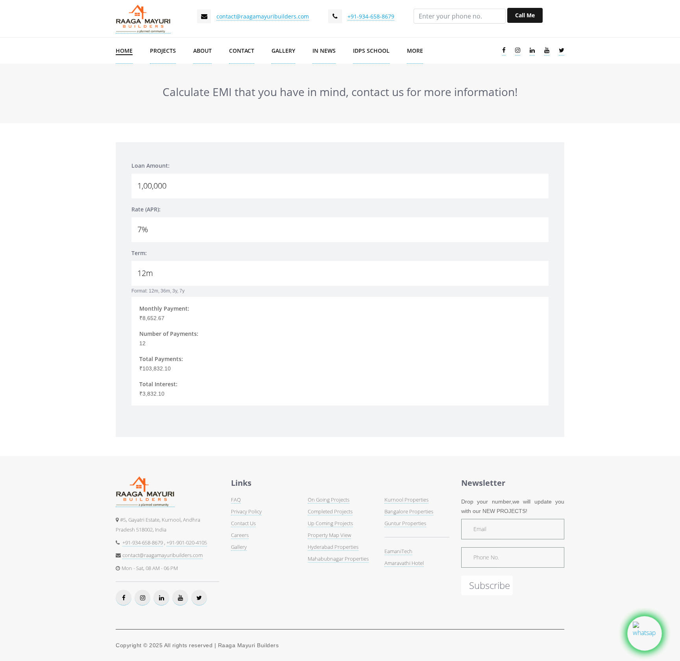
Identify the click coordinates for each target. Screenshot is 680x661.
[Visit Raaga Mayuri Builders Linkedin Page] (532, 50)
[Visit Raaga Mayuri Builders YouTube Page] (546, 50)
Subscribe (489, 585)
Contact (241, 50)
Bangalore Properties (408, 511)
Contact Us (243, 523)
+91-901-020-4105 (186, 542)
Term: (139, 253)
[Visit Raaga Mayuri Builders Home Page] (143, 18)
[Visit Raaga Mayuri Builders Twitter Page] (561, 50)
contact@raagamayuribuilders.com (262, 16)
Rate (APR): (146, 209)
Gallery (283, 50)
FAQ (236, 499)
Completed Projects (330, 511)
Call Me (525, 15)
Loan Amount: (150, 165)
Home (124, 50)
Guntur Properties (405, 523)
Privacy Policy (246, 511)
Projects (163, 50)
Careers (240, 535)
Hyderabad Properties (333, 546)
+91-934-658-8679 (370, 16)
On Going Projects (328, 499)
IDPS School (371, 50)
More (415, 50)
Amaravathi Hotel (404, 563)
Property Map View (329, 535)
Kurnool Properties (406, 499)
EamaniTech (398, 551)
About (202, 50)
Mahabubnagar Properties (338, 558)
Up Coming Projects (330, 523)
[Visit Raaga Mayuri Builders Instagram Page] (517, 50)
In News (324, 50)
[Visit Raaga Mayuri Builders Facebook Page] (504, 50)
